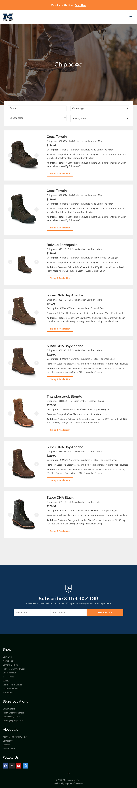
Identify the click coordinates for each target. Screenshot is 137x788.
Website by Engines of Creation (68, 783)
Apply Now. (80, 5)
